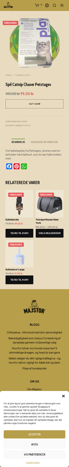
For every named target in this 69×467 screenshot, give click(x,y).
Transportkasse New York (47, 221)
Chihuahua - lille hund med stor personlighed (34, 332)
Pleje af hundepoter (34, 368)
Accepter (34, 434)
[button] (63, 396)
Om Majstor (34, 389)
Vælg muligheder (49, 233)
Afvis (34, 444)
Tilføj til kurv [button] (19, 233)
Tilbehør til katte (22, 75)
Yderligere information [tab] (44, 142)
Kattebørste (12, 219)
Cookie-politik (33, 462)
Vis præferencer (34, 454)
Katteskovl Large (15, 269)
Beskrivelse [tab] (18, 142)
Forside (9, 75)
